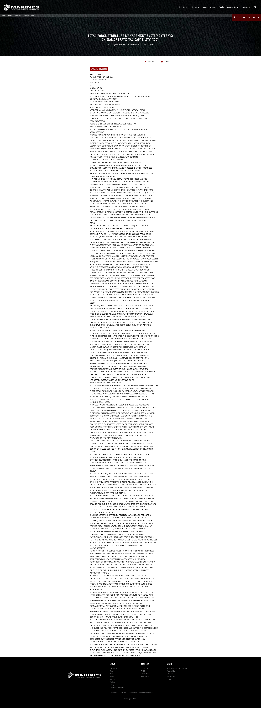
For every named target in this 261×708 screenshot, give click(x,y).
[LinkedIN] (253, 17)
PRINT (166, 62)
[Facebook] (234, 17)
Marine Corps (84, 675)
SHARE (151, 62)
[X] (239, 17)
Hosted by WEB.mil (130, 699)
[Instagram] (248, 17)
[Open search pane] (255, 7)
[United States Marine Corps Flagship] (21, 7)
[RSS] (258, 17)
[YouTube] (243, 17)
